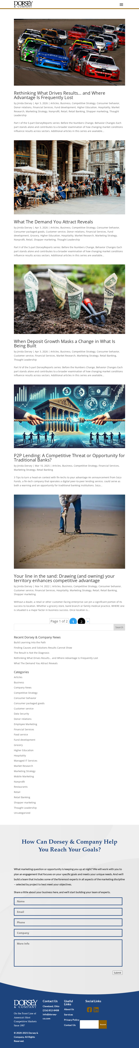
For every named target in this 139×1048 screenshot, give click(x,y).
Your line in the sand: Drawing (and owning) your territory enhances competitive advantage (64, 578)
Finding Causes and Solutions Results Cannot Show (43, 647)
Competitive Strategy (83, 103)
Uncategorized (22, 812)
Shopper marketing (97, 111)
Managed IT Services (25, 760)
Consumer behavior (108, 103)
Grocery (34, 235)
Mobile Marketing (24, 776)
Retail (64, 111)
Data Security (21, 713)
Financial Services (43, 107)
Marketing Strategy (36, 111)
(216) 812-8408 (51, 1010)
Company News (23, 687)
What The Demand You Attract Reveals (53, 222)
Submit (117, 972)
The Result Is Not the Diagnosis (31, 652)
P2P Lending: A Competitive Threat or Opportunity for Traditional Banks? (69, 457)
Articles (55, 103)
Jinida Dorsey (24, 103)
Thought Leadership (68, 239)
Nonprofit (54, 111)
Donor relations (23, 107)
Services (68, 1014)
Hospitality (104, 107)
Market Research (84, 235)
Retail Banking (77, 111)
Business (65, 103)
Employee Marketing (25, 724)
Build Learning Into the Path (30, 642)
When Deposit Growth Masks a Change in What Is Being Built (64, 343)
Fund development (65, 107)
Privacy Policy (71, 1019)
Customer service (56, 231)
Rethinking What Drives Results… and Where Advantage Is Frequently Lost (59, 95)
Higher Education (87, 107)
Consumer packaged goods (29, 231)
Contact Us (70, 1025)
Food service (21, 734)
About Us (69, 1009)
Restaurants (21, 786)
